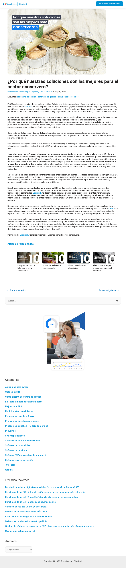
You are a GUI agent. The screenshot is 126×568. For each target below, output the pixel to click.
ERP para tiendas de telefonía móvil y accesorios (26, 268)
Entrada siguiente (109, 290)
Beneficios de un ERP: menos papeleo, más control (30, 502)
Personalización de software (19, 416)
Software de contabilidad (18, 445)
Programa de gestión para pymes (23, 91)
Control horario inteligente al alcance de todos (28, 516)
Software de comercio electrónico (22, 440)
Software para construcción (19, 460)
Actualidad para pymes (16, 387)
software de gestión (47, 96)
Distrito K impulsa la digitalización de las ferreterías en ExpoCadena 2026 (42, 487)
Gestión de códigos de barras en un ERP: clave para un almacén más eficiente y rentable (49, 526)
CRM (110, 208)
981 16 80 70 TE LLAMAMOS (109, 3)
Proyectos (10, 431)
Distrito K (28, 106)
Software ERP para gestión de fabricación (26, 455)
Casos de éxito (12, 392)
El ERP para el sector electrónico (77, 266)
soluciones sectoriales (68, 96)
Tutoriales (10, 465)
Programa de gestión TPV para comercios (26, 426)
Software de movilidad (16, 450)
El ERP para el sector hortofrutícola (52, 266)
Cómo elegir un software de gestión (23, 397)
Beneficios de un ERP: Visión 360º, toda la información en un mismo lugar (42, 497)
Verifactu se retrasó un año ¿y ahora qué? (26, 506)
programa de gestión (26, 96)
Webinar (9, 470)
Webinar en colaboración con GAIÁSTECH (26, 511)
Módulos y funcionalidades (19, 411)
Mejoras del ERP (13, 406)
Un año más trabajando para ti (20, 531)
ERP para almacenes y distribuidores (24, 401)
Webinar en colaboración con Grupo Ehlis (26, 521)
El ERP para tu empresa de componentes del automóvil (103, 268)
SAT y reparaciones (15, 436)
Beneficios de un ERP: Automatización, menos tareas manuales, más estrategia (45, 492)
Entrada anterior (16, 290)
